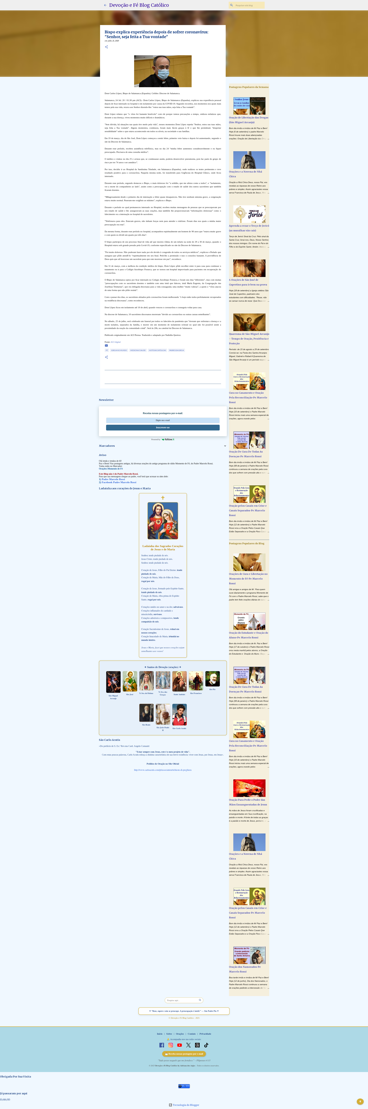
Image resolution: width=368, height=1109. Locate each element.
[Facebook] (162, 1044)
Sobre (169, 1033)
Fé (107, 350)
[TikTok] (206, 1044)
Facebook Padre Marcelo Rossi (119, 482)
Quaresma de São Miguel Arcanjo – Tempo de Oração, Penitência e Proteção (249, 338)
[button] (106, 47)
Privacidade (205, 1033)
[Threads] (197, 1044)
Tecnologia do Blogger (185, 1105)
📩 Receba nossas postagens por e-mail (184, 1054)
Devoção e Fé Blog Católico (139, 5)
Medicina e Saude (138, 350)
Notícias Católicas (157, 350)
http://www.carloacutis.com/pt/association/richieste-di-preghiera (162, 769)
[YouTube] (180, 1044)
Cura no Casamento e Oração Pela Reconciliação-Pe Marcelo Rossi (248, 397)
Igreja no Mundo (119, 350)
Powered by (155, 439)
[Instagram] (171, 1044)
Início (159, 1033)
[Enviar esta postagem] (106, 346)
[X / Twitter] (188, 1044)
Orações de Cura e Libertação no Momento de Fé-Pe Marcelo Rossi (248, 578)
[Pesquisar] (200, 1000)
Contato (192, 1033)
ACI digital (116, 342)
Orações (180, 1033)
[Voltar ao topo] (360, 1101)
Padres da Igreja (176, 350)
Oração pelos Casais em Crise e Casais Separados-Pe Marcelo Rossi (248, 510)
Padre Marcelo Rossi (113, 479)
